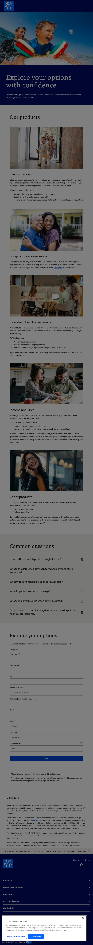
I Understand (36, 936)
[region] (44, 928)
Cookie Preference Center (16, 936)
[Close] (82, 918)
